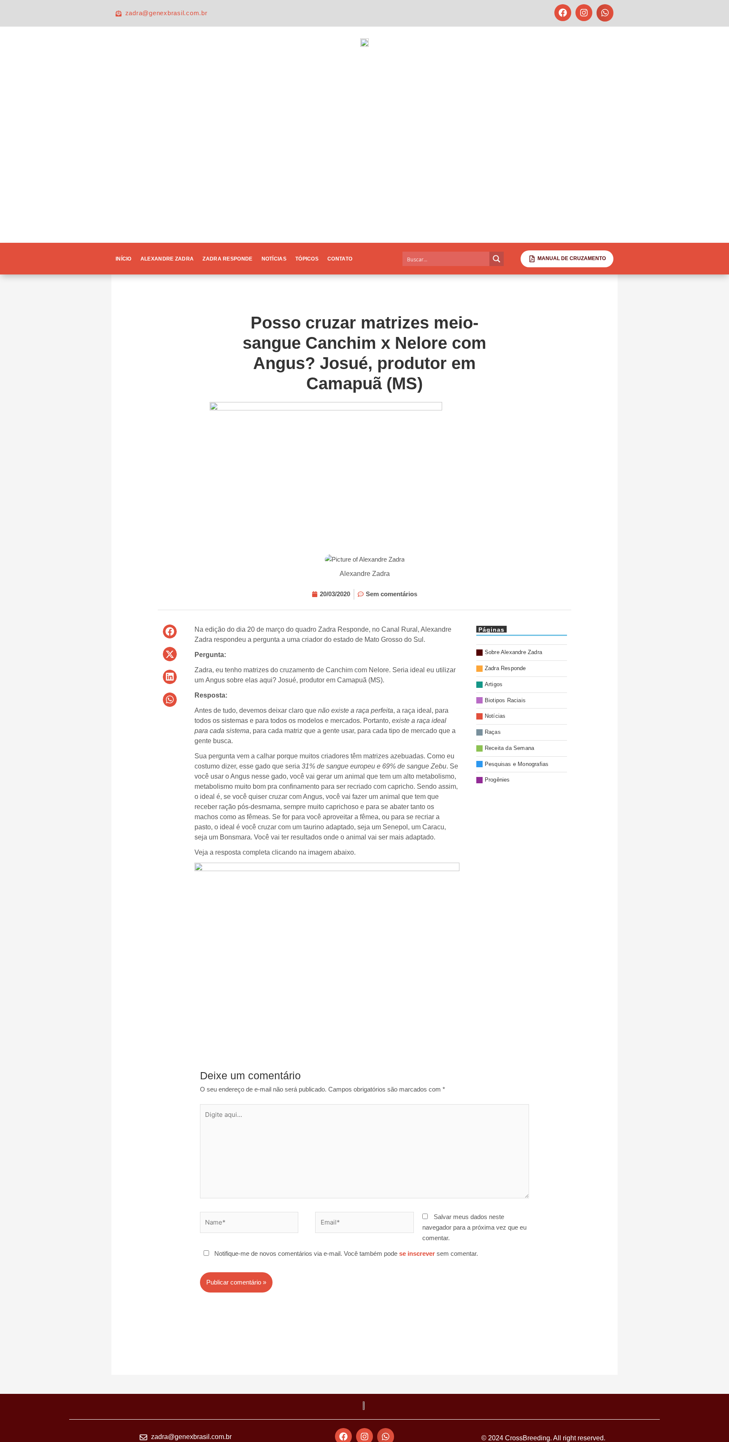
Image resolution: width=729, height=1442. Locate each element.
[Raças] (521, 732)
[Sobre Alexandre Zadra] (521, 652)
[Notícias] (521, 716)
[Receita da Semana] (521, 748)
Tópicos (307, 259)
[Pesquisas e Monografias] (521, 764)
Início (124, 259)
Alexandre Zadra (167, 259)
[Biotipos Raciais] (521, 701)
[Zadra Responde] (521, 668)
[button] (605, 13)
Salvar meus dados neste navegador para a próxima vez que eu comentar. (474, 1227)
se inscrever (417, 1253)
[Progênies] (521, 780)
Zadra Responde (227, 259)
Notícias (274, 259)
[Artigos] (521, 684)
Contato (339, 259)
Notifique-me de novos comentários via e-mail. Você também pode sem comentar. (345, 1253)
